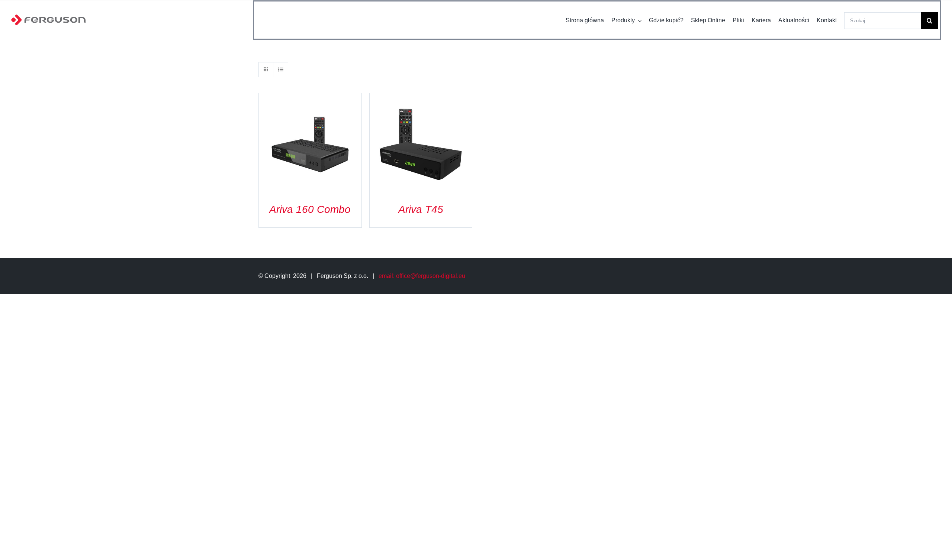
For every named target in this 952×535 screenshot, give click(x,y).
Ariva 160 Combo (310, 209)
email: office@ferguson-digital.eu (422, 276)
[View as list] (280, 69)
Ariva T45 (420, 209)
